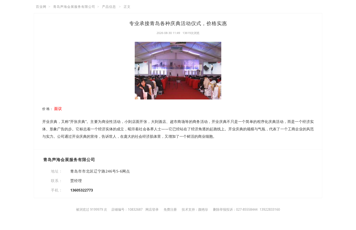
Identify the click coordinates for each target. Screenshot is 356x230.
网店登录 (152, 209)
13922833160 (270, 209)
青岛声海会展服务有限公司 (74, 6)
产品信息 (109, 6)
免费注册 (170, 209)
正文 (127, 6)
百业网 (41, 6)
